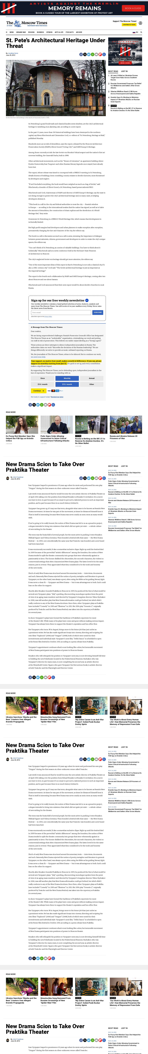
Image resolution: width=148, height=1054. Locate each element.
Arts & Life (59, 32)
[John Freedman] (8, 478)
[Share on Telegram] (89, 54)
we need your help (38, 357)
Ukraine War (21, 32)
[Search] (141, 32)
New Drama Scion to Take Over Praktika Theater (45, 467)
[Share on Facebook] (81, 54)
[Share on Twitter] (85, 54)
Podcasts (70, 32)
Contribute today (129, 24)
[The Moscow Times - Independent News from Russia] (26, 23)
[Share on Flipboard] (100, 54)
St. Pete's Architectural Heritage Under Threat (55, 43)
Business (40, 32)
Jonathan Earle (13, 53)
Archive (79, 32)
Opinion (49, 32)
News (12, 32)
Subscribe (98, 312)
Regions (31, 32)
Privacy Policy (48, 316)
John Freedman (18, 477)
